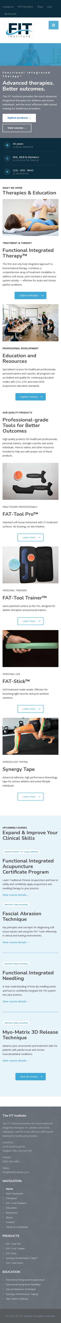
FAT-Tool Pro (13, 1243)
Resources (11, 1212)
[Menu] (53, 25)
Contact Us (8, 6)
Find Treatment (14, 1193)
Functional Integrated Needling (23, 1284)
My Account (10, 13)
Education (11, 1207)
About (9, 1217)
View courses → (17, 127)
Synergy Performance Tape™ (22, 1258)
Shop (40, 6)
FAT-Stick (11, 1253)
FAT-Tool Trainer (15, 1248)
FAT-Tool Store (25, 6)
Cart (49, 6)
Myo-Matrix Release (17, 1298)
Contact (10, 1222)
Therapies (11, 1198)
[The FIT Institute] (19, 29)
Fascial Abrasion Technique (21, 1289)
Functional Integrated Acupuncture (25, 1279)
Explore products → (19, 117)
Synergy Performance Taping (22, 1294)
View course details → (16, 894)
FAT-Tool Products (16, 1203)
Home (9, 1188)
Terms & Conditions (17, 1227)
